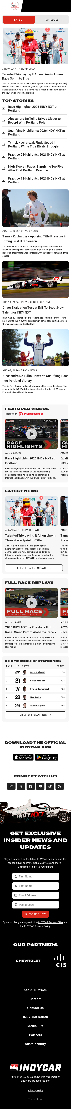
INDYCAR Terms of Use (50, 922)
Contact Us (35, 1008)
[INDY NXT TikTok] (50, 786)
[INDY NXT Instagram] (11, 786)
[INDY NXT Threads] (59, 786)
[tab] (19, 20)
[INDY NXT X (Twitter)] (21, 786)
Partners (35, 1035)
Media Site (35, 1026)
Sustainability (35, 1044)
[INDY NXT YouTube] (40, 786)
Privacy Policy (35, 1090)
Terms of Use (35, 1099)
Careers (35, 999)
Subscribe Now (35, 914)
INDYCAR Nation (35, 1017)
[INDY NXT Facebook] (31, 786)
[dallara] (33, 960)
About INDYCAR (35, 990)
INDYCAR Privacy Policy (37, 926)
